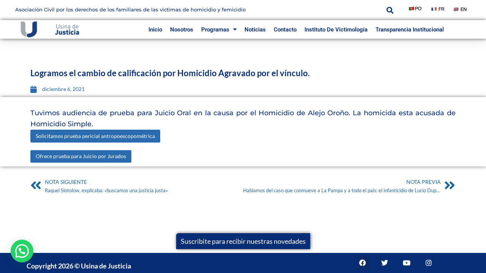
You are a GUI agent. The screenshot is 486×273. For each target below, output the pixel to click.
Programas (215, 29)
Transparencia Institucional (410, 29)
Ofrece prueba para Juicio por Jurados (81, 156)
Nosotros (181, 29)
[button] (389, 10)
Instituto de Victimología (336, 29)
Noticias (255, 29)
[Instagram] (429, 263)
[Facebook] (362, 263)
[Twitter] (384, 263)
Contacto (285, 29)
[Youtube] (406, 263)
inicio (155, 29)
